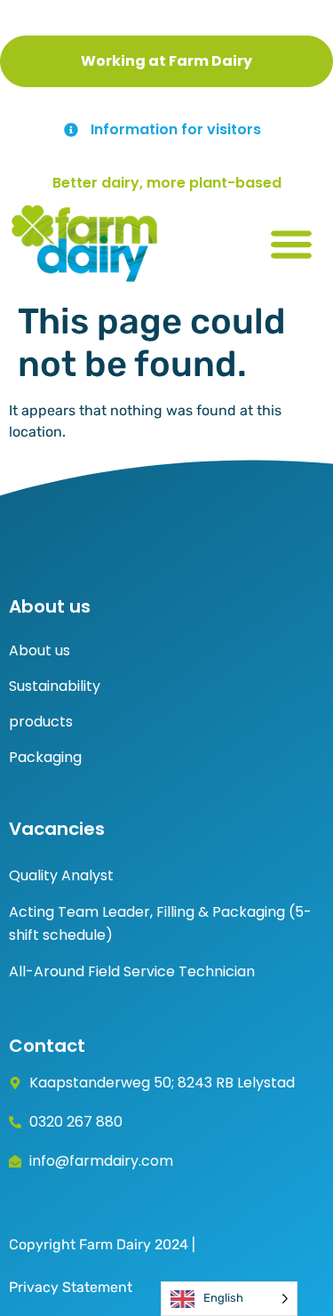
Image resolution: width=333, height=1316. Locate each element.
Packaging (45, 757)
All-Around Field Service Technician (132, 971)
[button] (291, 243)
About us (39, 650)
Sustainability (54, 686)
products (41, 721)
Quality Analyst (61, 875)
